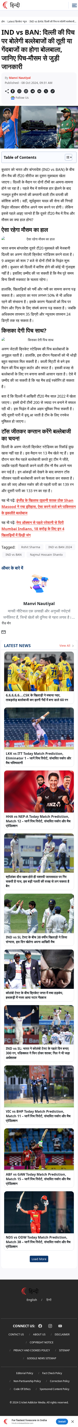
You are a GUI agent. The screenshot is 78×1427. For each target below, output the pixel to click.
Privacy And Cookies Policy (32, 1350)
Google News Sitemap (41, 1358)
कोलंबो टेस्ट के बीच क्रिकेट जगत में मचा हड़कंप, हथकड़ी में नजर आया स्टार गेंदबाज (34, 995)
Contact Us (16, 1334)
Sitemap (64, 1350)
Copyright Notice (41, 1342)
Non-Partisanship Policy (27, 1381)
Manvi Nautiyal (20, 78)
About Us (39, 1334)
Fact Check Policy (52, 1373)
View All (65, 646)
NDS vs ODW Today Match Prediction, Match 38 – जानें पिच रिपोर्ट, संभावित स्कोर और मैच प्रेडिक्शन (38, 1242)
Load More (39, 1259)
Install (62, 1421)
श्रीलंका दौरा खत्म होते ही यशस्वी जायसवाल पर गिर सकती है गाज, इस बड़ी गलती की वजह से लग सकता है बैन (37, 881)
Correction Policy (59, 1381)
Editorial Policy (24, 1373)
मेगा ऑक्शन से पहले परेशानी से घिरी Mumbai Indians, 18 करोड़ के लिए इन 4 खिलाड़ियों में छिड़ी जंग (32, 529)
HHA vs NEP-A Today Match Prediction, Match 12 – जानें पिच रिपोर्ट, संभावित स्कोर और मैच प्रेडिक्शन (38, 821)
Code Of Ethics (22, 1389)
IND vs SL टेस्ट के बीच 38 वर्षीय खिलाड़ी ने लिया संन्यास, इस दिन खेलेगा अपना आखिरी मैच (36, 939)
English (32, 1300)
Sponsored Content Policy (54, 1389)
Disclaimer (62, 1334)
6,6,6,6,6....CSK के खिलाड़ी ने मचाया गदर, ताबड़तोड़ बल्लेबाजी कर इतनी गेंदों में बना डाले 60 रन (37, 697)
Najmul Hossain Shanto (46, 555)
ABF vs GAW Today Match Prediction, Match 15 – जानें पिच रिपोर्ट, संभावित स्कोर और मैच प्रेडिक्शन (38, 1179)
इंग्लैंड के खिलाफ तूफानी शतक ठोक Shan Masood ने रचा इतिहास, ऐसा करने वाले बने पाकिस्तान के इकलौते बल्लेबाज (38, 506)
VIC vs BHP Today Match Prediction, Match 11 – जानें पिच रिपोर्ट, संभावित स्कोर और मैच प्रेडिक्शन (38, 1116)
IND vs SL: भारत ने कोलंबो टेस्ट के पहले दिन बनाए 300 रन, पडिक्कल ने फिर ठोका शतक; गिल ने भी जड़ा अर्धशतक (38, 1053)
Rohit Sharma (30, 547)
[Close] (73, 1421)
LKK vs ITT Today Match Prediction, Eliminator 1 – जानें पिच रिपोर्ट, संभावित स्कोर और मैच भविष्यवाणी (38, 758)
